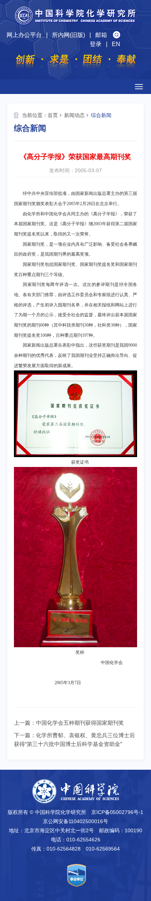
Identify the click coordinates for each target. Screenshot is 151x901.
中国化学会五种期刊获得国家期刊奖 (80, 723)
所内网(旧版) (68, 35)
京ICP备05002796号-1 (117, 812)
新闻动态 (74, 115)
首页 (53, 115)
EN (116, 44)
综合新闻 (101, 115)
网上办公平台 (24, 35)
